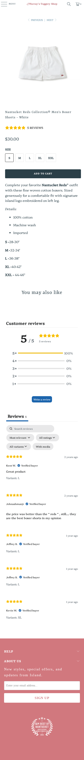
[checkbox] (43, 446)
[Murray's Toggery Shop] (42, 4)
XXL (51, 158)
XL (40, 158)
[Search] (69, 4)
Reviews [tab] (17, 416)
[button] (42, 353)
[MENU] (2, 4)
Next (50, 20)
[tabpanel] (42, 525)
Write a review (41, 399)
